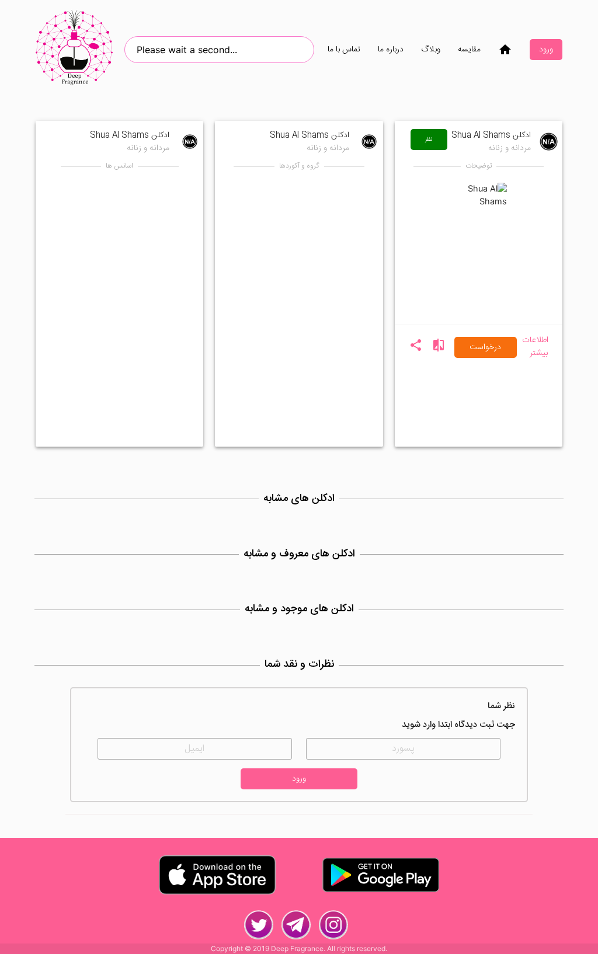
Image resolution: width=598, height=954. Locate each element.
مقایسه (469, 50)
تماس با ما (344, 50)
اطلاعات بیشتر (535, 347)
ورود (546, 50)
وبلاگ (430, 50)
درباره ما (391, 50)
